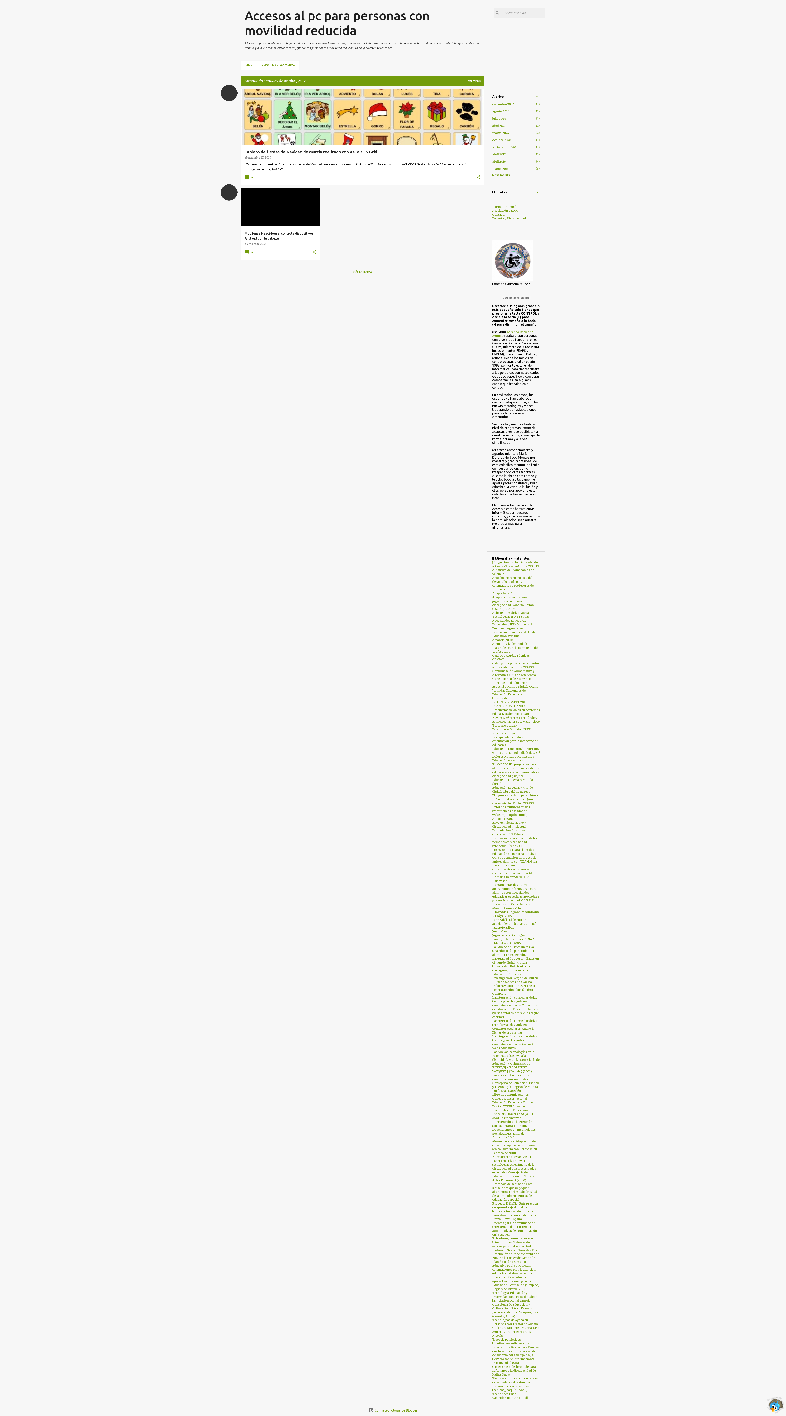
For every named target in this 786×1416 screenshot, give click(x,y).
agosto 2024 (501, 111)
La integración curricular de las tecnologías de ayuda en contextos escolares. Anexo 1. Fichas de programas (514, 1026)
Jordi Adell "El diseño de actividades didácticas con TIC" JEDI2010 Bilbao (514, 923)
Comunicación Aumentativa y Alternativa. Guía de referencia (514, 673)
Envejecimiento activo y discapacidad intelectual (509, 824)
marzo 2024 (500, 133)
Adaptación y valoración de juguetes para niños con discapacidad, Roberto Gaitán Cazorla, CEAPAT (513, 603)
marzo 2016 (500, 169)
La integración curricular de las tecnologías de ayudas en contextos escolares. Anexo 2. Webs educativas (514, 1042)
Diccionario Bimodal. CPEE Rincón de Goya (511, 731)
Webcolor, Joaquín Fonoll (510, 1398)
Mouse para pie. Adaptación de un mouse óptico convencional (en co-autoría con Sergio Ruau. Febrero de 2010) (515, 1147)
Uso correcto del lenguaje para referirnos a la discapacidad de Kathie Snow (514, 1370)
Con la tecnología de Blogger (395, 1410)
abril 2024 (499, 126)
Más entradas (362, 271)
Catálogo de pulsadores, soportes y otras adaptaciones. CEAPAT (515, 665)
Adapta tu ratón (503, 593)
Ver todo (474, 81)
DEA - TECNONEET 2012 (509, 702)
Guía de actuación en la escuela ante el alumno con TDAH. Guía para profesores (514, 861)
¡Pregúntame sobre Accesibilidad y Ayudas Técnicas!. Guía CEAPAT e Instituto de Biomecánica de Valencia (516, 568)
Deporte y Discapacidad (279, 65)
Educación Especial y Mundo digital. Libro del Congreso (512, 789)
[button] (229, 93)
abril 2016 (499, 161)
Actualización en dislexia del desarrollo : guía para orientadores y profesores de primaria (513, 583)
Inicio (249, 65)
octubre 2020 (501, 140)
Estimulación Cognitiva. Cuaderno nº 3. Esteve (509, 832)
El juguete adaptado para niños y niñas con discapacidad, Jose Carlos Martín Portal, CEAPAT (515, 799)
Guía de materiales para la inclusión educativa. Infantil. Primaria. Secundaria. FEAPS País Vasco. (512, 875)
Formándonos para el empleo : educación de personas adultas (514, 852)
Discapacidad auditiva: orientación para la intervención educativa (515, 741)
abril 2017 (499, 154)
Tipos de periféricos (506, 1339)
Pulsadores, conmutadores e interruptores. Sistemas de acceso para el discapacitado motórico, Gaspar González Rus (514, 1244)
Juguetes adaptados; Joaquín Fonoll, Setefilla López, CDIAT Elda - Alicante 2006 (513, 939)
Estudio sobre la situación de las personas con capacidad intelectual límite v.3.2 (514, 842)
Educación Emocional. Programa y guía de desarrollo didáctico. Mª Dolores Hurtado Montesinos (516, 752)
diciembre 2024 (503, 104)
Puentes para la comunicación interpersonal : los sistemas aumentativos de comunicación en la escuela (514, 1228)
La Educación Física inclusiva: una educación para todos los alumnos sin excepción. (513, 951)
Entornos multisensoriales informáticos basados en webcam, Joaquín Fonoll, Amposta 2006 (511, 813)
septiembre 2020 (504, 147)
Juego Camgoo (502, 931)
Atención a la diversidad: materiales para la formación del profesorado (515, 647)
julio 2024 (499, 118)
